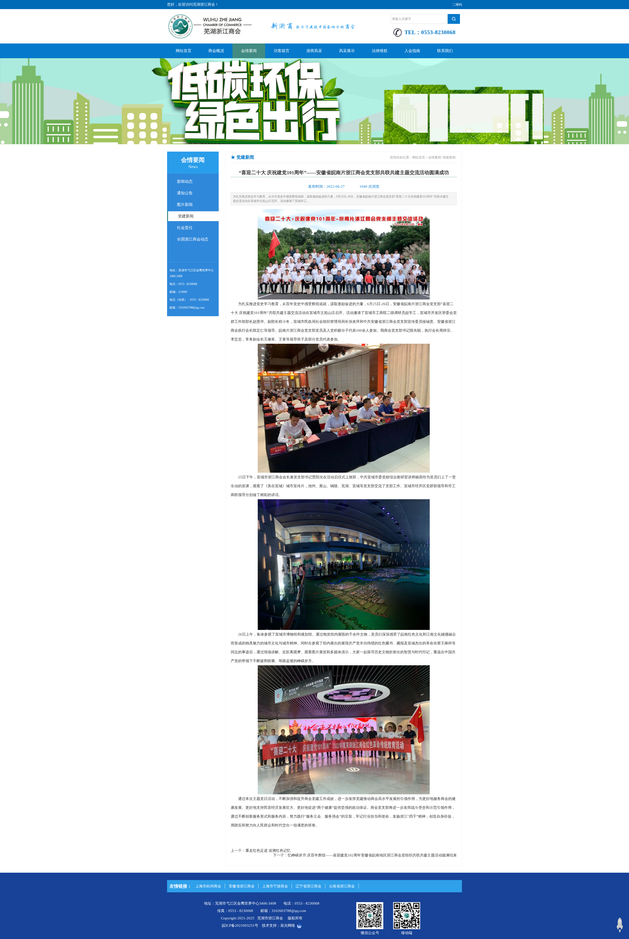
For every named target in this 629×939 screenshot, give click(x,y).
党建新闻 (449, 157)
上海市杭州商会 (208, 886)
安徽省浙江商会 (242, 886)
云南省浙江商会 (342, 886)
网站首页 (183, 51)
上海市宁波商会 (275, 886)
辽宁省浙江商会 (308, 886)
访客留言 (281, 51)
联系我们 (445, 51)
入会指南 (412, 51)
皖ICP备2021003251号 (240, 925)
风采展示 (347, 51)
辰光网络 (287, 925)
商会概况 (216, 51)
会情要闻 (249, 51)
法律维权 (379, 51)
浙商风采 (314, 51)
